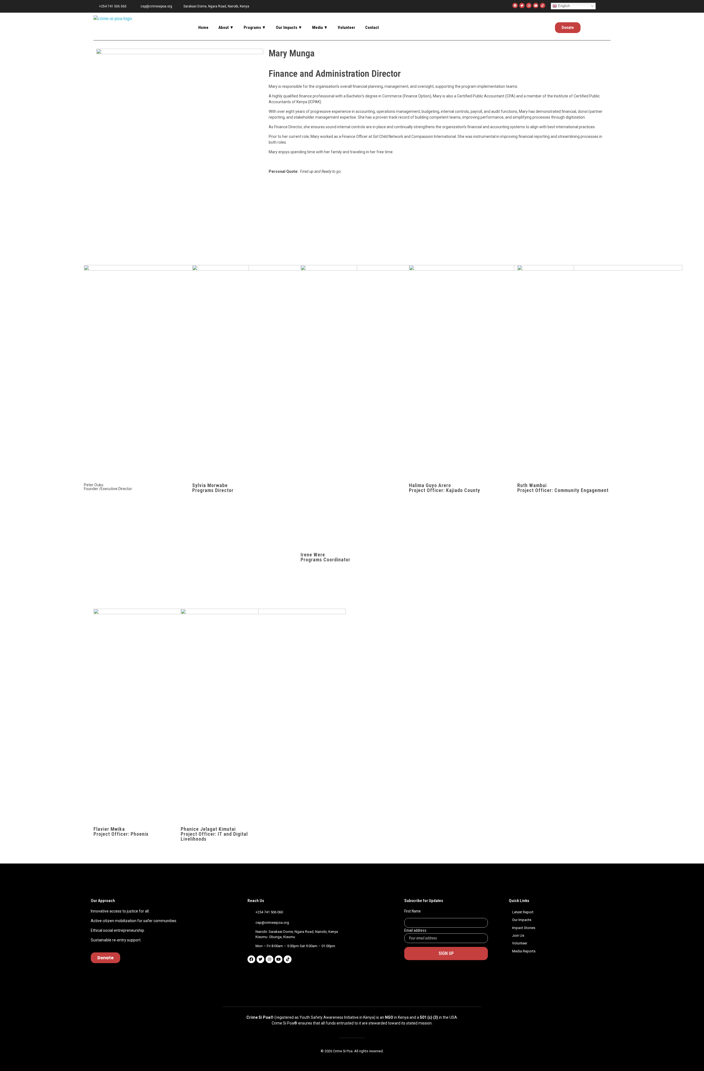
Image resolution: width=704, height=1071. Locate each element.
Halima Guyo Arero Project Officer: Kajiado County (444, 487)
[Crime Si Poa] (113, 25)
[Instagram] (529, 5)
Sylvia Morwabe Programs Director (212, 487)
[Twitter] (522, 5)
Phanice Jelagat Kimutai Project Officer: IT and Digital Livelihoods (214, 834)
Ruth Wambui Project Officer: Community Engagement (563, 487)
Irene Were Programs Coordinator (325, 557)
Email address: (415, 930)
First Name (412, 911)
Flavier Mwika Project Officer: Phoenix (121, 831)
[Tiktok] (288, 959)
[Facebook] (515, 5)
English (563, 6)
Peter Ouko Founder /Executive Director (108, 487)
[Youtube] (535, 5)
